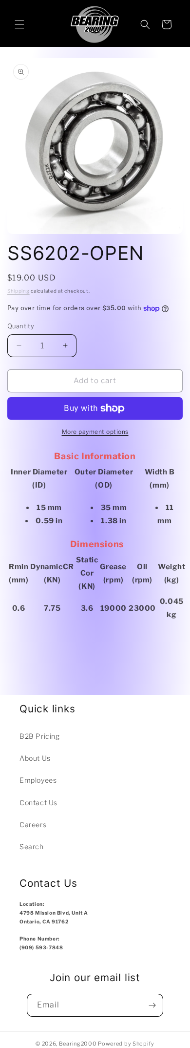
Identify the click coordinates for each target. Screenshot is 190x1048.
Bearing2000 (78, 1043)
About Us (35, 758)
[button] (19, 24)
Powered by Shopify (126, 1043)
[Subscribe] (152, 1005)
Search (31, 846)
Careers (32, 824)
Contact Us (38, 802)
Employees (38, 780)
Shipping (18, 291)
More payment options (95, 431)
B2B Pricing (39, 736)
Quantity (20, 326)
